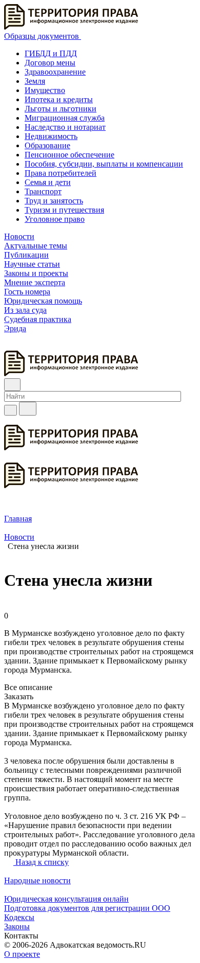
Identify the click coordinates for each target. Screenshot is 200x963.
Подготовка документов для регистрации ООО (87, 908)
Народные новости (37, 880)
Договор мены (50, 62)
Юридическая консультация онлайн (66, 899)
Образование (47, 145)
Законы (17, 926)
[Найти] (27, 409)
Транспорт (43, 191)
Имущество (45, 90)
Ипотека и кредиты (59, 99)
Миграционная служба (65, 117)
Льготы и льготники (60, 108)
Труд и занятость (54, 200)
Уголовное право (55, 219)
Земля (35, 81)
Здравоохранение (55, 71)
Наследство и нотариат (65, 127)
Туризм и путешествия (64, 209)
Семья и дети (48, 182)
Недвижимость (51, 136)
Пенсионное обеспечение (69, 154)
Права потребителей (60, 173)
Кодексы (19, 917)
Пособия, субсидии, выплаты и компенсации (104, 163)
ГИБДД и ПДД (51, 53)
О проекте (22, 954)
